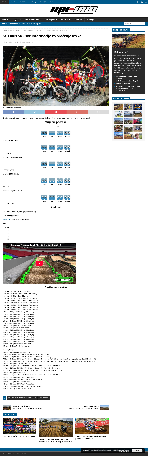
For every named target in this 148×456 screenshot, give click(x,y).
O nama (13, 2)
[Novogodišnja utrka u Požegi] (118, 135)
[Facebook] (138, 2)
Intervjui (90, 20)
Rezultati (6, 219)
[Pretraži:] (134, 24)
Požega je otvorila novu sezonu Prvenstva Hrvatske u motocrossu (128, 88)
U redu (137, 451)
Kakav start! (121, 52)
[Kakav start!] (128, 47)
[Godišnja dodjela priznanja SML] (137, 128)
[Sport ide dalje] (137, 114)
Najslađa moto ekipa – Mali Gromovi (126, 77)
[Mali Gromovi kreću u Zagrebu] (137, 107)
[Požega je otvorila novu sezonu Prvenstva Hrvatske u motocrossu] (128, 114)
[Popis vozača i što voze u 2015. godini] (19, 426)
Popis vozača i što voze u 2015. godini (19, 436)
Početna (6, 20)
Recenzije (78, 20)
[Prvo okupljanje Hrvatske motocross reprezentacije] (128, 128)
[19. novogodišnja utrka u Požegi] (128, 121)
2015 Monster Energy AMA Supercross (22, 398)
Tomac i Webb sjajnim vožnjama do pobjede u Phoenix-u (90, 437)
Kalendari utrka (32, 20)
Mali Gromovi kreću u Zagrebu (127, 81)
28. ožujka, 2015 (11, 42)
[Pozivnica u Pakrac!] (118, 114)
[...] (122, 73)
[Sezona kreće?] (118, 121)
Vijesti (16, 20)
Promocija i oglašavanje (38, 2)
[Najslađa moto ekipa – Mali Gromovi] (128, 107)
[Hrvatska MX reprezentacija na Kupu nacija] (118, 128)
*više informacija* (124, 450)
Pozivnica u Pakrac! (123, 84)
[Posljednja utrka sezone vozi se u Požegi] (128, 135)
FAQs (51, 2)
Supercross (26, 42)
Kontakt (22, 2)
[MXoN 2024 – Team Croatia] (137, 121)
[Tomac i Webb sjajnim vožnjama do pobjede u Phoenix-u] (92, 426)
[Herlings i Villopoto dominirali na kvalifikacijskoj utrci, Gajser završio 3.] (56, 427)
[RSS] (146, 2)
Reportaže (65, 20)
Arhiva (4, 2)
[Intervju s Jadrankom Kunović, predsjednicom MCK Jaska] (137, 135)
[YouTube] (142, 2)
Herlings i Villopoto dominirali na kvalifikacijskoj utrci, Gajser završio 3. (55, 440)
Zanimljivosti (51, 20)
